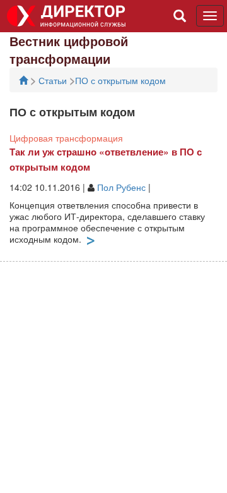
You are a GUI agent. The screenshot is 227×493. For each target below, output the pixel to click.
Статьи (53, 80)
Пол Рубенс (121, 187)
